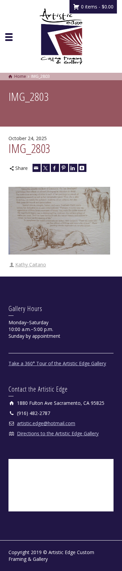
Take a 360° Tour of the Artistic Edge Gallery (57, 363)
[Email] (37, 168)
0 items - (97, 6)
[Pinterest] (64, 168)
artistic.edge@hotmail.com (46, 423)
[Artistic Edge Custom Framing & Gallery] (61, 35)
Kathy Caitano (30, 264)
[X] (46, 168)
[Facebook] (55, 168)
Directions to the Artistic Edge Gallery (58, 433)
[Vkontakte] (82, 168)
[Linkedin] (73, 168)
